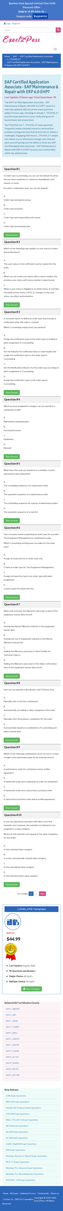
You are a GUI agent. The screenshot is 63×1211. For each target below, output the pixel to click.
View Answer (12, 235)
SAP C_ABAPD (13, 1009)
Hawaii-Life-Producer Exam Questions (23, 1107)
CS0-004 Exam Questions (17, 1114)
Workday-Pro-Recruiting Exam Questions (25, 1174)
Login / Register (13, 23)
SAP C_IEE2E (12, 1021)
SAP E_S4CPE (12, 1069)
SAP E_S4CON (12, 1075)
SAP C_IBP (11, 1015)
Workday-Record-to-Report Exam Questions (26, 1156)
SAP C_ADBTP (13, 1039)
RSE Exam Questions (15, 1150)
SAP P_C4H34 (12, 1051)
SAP (15, 56)
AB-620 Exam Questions (17, 1132)
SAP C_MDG (11, 1033)
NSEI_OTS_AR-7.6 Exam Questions (22, 1120)
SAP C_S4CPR (12, 1045)
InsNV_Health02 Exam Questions (21, 1144)
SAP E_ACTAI (12, 1057)
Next (42, 894)
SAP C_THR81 (12, 1027)
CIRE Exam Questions (16, 1095)
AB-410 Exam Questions (17, 1126)
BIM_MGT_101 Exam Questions (20, 1180)
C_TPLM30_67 (14, 59)
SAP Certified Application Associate (36, 56)
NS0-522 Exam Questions (17, 1101)
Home (7, 56)
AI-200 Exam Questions (17, 1138)
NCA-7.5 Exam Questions (17, 1162)
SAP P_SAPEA (12, 1063)
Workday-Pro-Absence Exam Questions (24, 1168)
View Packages (32, 989)
